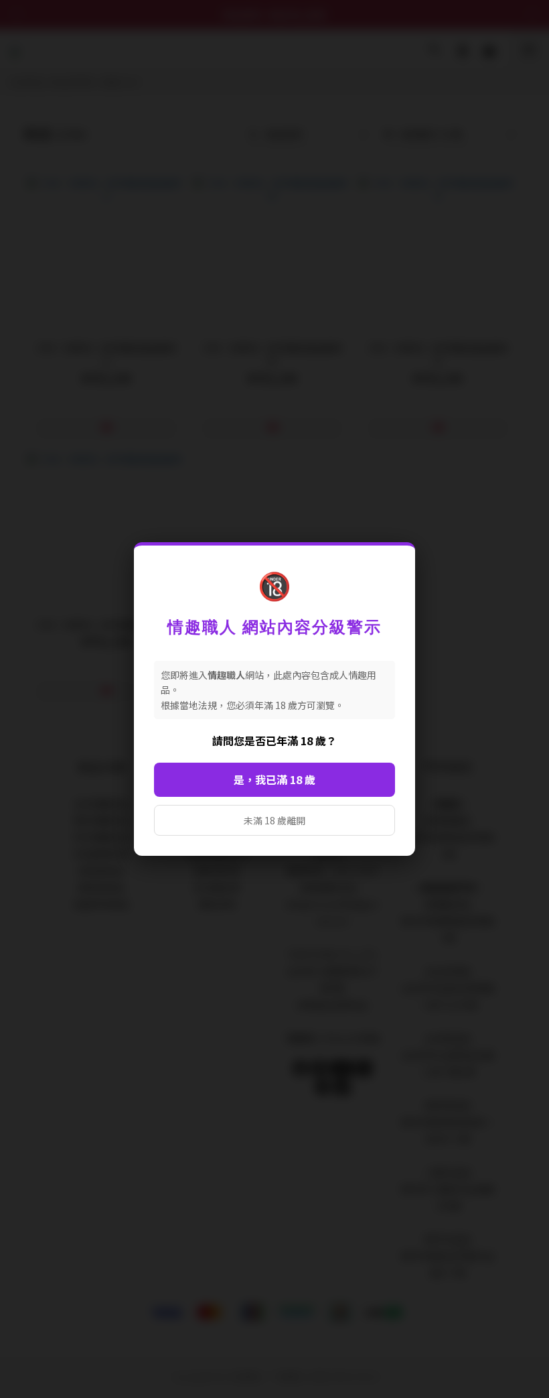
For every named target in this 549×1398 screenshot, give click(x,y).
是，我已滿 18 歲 (274, 779)
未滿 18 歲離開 (274, 820)
